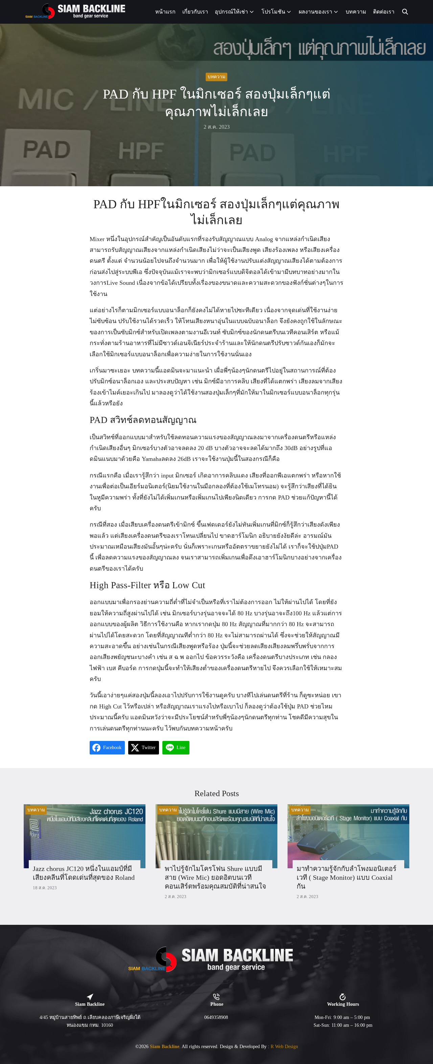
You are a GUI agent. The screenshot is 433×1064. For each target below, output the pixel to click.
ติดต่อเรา (383, 12)
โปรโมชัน (273, 12)
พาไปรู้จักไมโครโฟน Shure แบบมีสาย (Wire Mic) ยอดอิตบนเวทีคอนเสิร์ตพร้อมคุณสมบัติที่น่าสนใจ (215, 877)
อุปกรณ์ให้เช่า (231, 12)
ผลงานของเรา (315, 12)
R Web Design (284, 1046)
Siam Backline (164, 1046)
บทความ (356, 12)
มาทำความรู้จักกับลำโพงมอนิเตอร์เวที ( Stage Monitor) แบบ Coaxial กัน (346, 877)
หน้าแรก (165, 12)
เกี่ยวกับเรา (195, 12)
